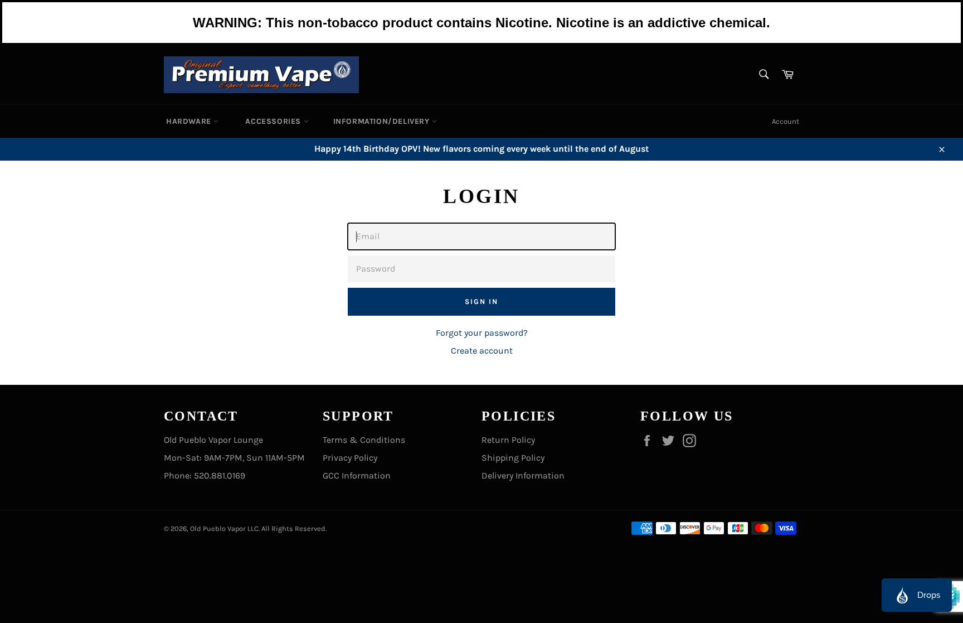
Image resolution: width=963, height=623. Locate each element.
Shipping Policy (512, 457)
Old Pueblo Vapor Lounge (213, 439)
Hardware (189, 121)
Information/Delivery (382, 121)
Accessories (274, 121)
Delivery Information (523, 475)
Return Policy (508, 439)
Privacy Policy (350, 457)
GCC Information (357, 475)
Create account (482, 350)
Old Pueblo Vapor (218, 528)
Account (785, 121)
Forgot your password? (482, 332)
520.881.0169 (219, 475)
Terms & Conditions (364, 439)
